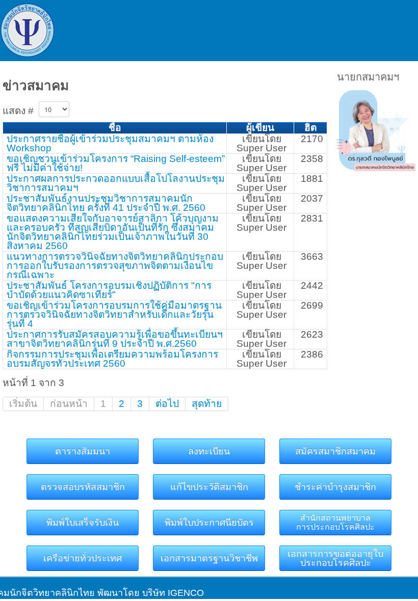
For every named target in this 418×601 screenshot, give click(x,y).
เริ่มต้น (23, 403)
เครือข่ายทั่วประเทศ (82, 558)
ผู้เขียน (260, 127)
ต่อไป (167, 403)
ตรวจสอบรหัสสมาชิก (83, 487)
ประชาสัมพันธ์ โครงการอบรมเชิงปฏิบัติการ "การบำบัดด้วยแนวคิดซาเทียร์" (109, 290)
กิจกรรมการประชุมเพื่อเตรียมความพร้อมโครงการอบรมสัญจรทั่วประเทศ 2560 (112, 359)
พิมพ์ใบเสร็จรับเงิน (82, 522)
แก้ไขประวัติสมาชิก (209, 487)
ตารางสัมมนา (82, 451)
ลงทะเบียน (209, 451)
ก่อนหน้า (69, 403)
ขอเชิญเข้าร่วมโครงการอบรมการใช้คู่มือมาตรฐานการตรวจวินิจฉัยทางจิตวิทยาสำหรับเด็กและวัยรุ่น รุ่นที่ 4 (114, 314)
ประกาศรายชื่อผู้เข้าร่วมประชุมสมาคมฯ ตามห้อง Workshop (110, 143)
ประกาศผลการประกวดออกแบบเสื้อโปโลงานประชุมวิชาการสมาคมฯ (116, 183)
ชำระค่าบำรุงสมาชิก (335, 487)
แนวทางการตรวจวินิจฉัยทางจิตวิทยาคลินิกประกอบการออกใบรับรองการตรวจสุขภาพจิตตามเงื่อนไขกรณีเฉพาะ (115, 265)
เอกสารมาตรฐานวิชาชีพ (209, 558)
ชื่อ (115, 127)
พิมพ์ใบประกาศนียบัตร (209, 522)
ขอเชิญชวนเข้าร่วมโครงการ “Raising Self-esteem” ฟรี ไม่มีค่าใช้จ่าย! (116, 163)
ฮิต (310, 127)
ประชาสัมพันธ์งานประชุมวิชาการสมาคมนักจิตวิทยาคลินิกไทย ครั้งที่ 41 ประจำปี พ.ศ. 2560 (106, 203)
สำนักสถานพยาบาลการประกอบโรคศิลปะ (335, 522)
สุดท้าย (207, 403)
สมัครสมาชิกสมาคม (335, 451)
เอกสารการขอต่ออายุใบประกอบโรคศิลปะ (335, 558)
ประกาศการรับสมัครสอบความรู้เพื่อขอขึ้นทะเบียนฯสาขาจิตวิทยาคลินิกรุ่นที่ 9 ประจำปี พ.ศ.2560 (115, 339)
